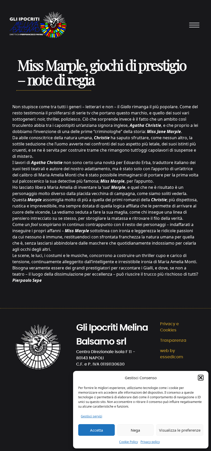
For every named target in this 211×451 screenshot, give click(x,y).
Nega (135, 430)
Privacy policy (150, 442)
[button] (200, 377)
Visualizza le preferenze (179, 430)
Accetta (96, 430)
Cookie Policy (128, 442)
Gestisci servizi (91, 416)
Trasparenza (173, 340)
